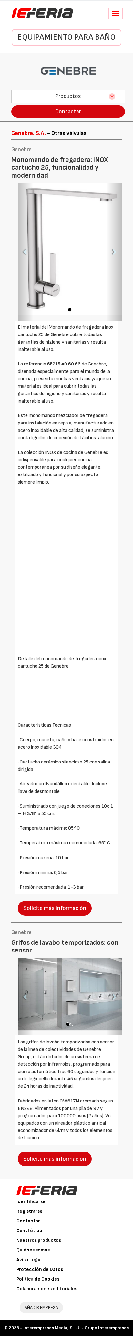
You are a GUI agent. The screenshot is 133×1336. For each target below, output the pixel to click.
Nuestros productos (38, 1240)
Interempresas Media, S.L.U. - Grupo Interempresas (76, 1328)
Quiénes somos (33, 1250)
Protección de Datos (39, 1269)
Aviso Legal (29, 1260)
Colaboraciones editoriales (46, 1289)
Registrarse (29, 1211)
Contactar (68, 111)
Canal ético (29, 1231)
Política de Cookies (37, 1279)
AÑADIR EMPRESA (41, 1307)
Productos (68, 96)
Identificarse (31, 1202)
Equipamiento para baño (66, 37)
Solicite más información (54, 908)
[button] (25, 252)
